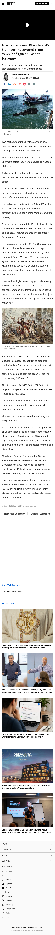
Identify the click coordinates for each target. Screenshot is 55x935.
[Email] (29, 84)
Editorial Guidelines (40, 514)
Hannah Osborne (21, 74)
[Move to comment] (34, 84)
